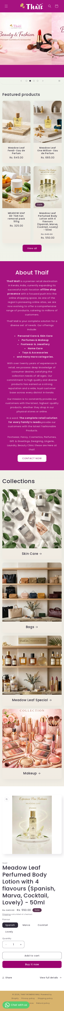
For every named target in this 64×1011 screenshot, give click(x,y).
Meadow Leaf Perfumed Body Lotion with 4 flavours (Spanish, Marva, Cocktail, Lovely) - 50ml (47, 221)
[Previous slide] (21, 80)
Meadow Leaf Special (30, 700)
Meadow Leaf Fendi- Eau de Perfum (16, 150)
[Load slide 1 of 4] (26, 81)
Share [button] (8, 977)
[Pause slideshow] (60, 80)
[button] (6, 6)
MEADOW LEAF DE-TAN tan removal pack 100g (16, 217)
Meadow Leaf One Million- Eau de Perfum (47, 150)
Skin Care (30, 554)
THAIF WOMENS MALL (30, 994)
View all (32, 248)
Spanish (10, 925)
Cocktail (43, 925)
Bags (30, 627)
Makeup (30, 773)
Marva (26, 925)
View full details (49, 977)
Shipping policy (45, 998)
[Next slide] (42, 80)
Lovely (9, 931)
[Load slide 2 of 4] (30, 81)
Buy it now (32, 964)
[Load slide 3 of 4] (34, 81)
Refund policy (43, 1003)
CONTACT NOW (32, 458)
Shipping (6, 914)
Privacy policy (28, 998)
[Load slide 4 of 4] (37, 81)
